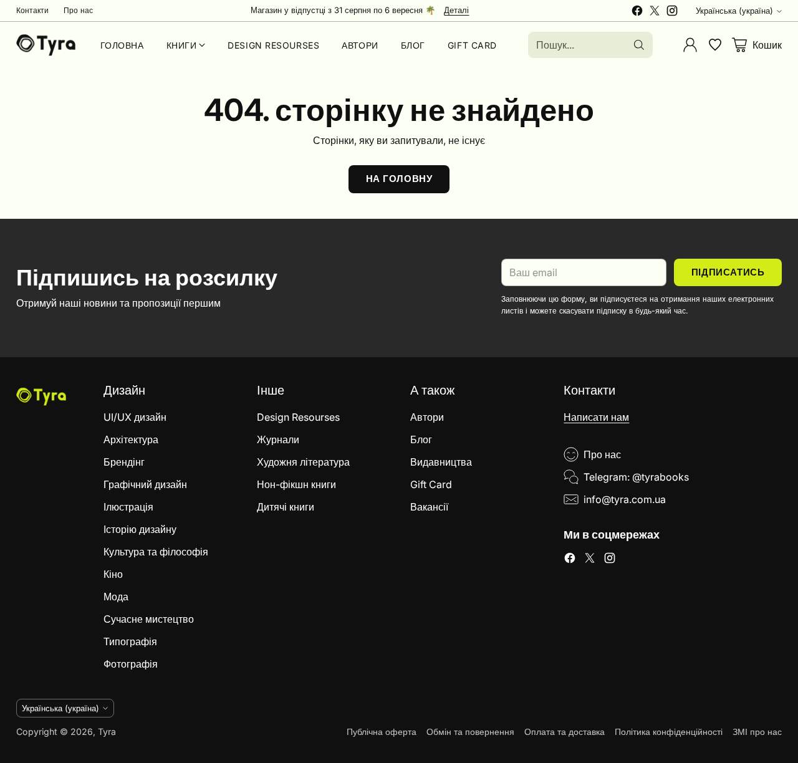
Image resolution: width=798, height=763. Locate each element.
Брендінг (124, 462)
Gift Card (431, 484)
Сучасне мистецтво (148, 619)
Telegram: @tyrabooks (636, 477)
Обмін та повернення (470, 731)
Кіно (113, 574)
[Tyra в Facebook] (637, 12)
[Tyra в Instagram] (672, 12)
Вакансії (429, 507)
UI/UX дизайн (134, 417)
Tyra (107, 731)
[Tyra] (45, 45)
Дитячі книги (285, 507)
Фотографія (130, 664)
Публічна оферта (381, 731)
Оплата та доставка (564, 731)
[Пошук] (639, 45)
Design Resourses (298, 417)
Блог (421, 439)
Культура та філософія (155, 551)
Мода (115, 596)
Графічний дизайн (145, 484)
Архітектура (130, 439)
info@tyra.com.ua (625, 499)
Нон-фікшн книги (296, 484)
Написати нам (596, 417)
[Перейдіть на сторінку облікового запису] (690, 45)
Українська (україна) (734, 11)
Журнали (278, 439)
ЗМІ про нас (757, 731)
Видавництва (441, 462)
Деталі (456, 10)
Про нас (602, 454)
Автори (427, 417)
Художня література (303, 462)
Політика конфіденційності (669, 731)
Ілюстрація (128, 507)
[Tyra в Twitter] (654, 12)
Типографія (130, 641)
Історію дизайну (139, 529)
